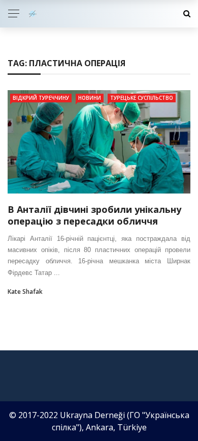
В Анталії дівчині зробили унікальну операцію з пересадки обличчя (94, 215)
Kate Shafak (25, 291)
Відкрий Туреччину (41, 97)
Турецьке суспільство (141, 97)
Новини (89, 97)
